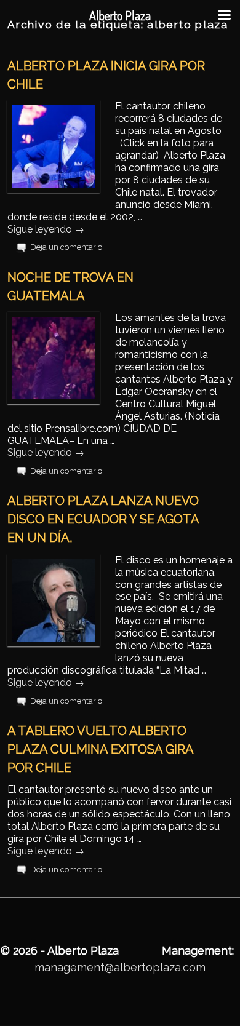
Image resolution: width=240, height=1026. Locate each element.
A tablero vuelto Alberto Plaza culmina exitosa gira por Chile (100, 749)
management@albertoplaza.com (120, 967)
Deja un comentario (66, 247)
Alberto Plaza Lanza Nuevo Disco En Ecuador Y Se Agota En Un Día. (103, 519)
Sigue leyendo (45, 229)
